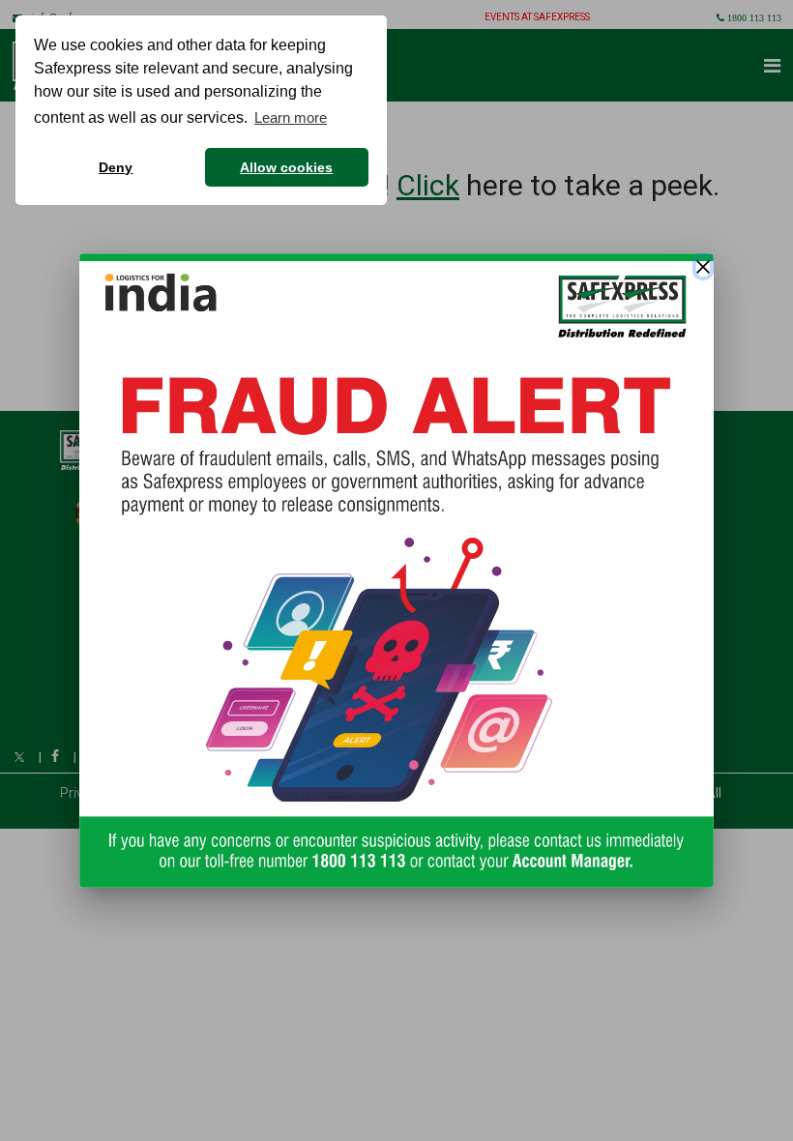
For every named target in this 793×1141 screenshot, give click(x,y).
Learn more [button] (290, 117)
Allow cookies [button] (286, 167)
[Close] (703, 267)
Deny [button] (115, 167)
